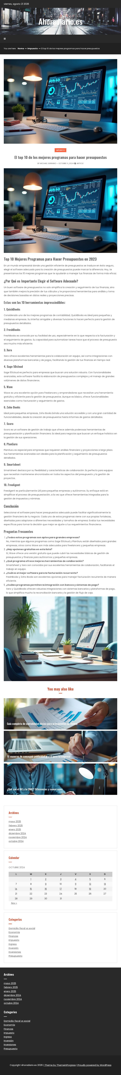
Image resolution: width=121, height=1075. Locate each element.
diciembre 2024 (17, 833)
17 (61, 888)
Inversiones (15, 952)
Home (21, 48)
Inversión (13, 948)
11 (75, 884)
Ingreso (13, 944)
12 (90, 884)
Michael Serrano (48, 163)
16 (46, 888)
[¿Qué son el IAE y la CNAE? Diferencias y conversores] (60, 779)
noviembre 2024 (18, 837)
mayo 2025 (15, 821)
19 (90, 888)
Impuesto (32, 48)
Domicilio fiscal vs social (22, 928)
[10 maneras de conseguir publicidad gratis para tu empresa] (60, 746)
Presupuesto (15, 955)
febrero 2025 (16, 825)
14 (16, 888)
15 (31, 888)
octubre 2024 (16, 841)
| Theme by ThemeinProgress (59, 1065)
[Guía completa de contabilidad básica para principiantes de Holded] (60, 714)
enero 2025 (15, 829)
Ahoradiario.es (60, 21)
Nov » (14, 903)
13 (105, 884)
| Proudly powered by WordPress (93, 1065)
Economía (14, 932)
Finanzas (13, 936)
